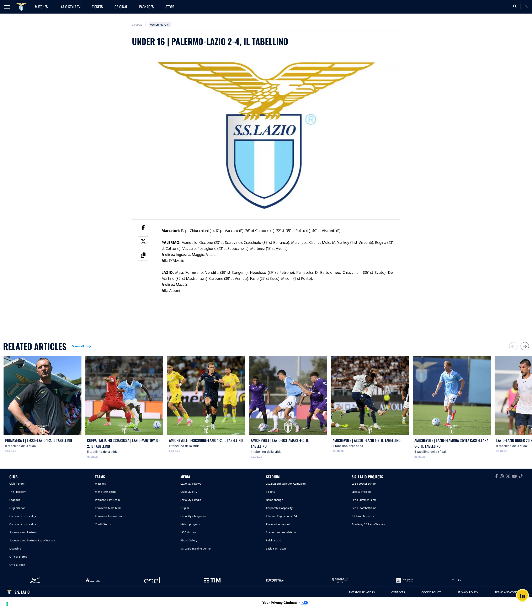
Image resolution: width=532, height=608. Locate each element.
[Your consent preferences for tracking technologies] (7, 604)
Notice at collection (239, 603)
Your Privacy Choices (279, 603)
